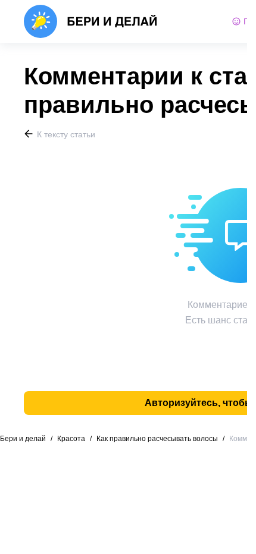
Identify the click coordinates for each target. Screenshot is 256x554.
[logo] (91, 21)
